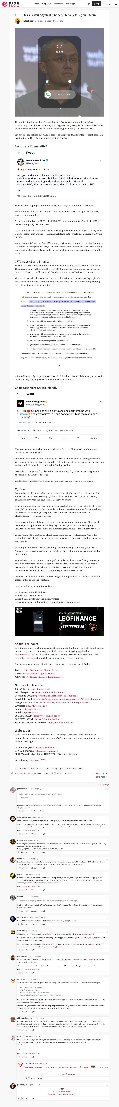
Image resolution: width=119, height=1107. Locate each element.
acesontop (22, 896)
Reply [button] (42, 811)
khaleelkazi (29, 20)
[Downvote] (55, 773)
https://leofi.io (29, 712)
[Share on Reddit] (102, 777)
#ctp (39, 768)
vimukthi (22, 1036)
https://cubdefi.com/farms (60, 722)
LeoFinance (45, 20)
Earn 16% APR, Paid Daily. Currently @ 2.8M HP (64, 702)
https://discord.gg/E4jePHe (38, 673)
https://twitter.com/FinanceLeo (40, 670)
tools (57, 1067)
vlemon (21, 840)
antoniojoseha (24, 956)
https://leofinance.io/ (37, 689)
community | (73, 1067)
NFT (97, 1067)
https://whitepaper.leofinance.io (45, 677)
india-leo (22, 931)
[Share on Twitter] (99, 777)
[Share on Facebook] (97, 777)
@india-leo (78, 938)
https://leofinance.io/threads (50, 692)
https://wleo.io (70, 754)
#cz (17, 768)
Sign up (96, 3)
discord (64, 1067)
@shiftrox (54, 805)
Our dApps (70, 3)
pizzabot (22, 1085)
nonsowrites (23, 817)
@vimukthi (38, 1067)
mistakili (22, 874)
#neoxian (46, 768)
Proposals (46, 3)
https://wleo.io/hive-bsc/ (47, 719)
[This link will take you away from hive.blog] (81, 1067)
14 (106, 773)
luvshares (30, 1063)
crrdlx (73, 1074)
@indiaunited (60, 947)
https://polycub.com (46, 751)
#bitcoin (32, 768)
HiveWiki (86, 1067)
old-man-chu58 (24, 1018)
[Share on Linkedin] (104, 777)
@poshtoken (94, 805)
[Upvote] (52, 773)
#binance (23, 768)
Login (87, 3)
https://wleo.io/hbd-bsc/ (46, 715)
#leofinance (77, 768)
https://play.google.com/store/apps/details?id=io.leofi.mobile (69, 699)
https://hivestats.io (35, 705)
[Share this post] (107, 777)
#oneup (54, 768)
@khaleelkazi (29, 1067)
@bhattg (48, 934)
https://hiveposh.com (23, 808)
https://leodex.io (32, 709)
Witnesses (58, 3)
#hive (69, 768)
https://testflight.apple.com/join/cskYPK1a (54, 695)
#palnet (62, 768)
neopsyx (21, 917)
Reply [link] (98, 773)
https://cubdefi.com (45, 747)
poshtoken (22, 789)
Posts (36, 3)
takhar (21, 859)
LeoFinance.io (22, 654)
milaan (21, 979)
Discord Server (87, 934)
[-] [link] (107, 789)
